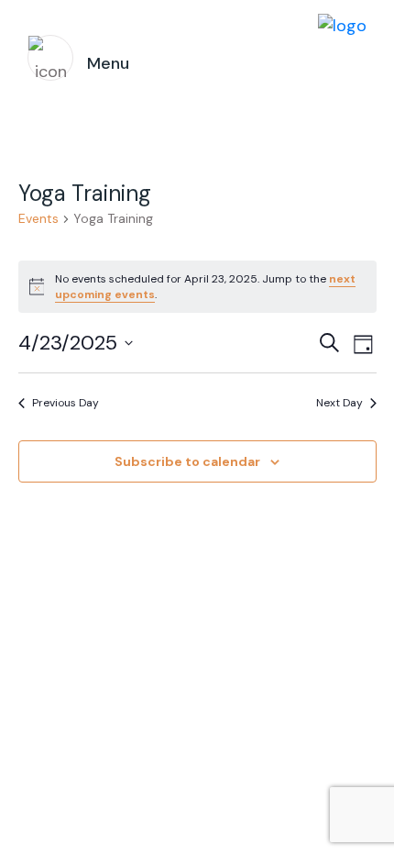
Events (38, 218)
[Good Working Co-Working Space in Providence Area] (342, 59)
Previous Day (65, 402)
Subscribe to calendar (187, 461)
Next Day (339, 402)
